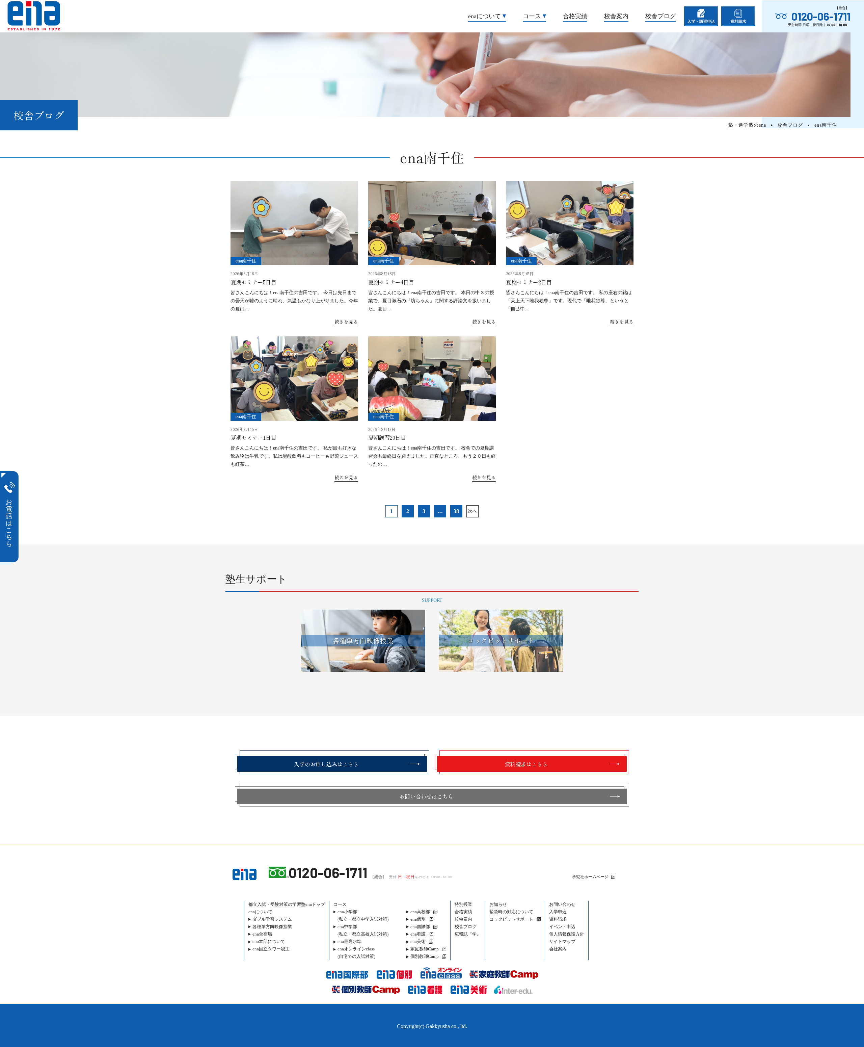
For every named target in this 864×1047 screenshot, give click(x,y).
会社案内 (558, 948)
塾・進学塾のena (747, 125)
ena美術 (418, 941)
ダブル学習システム (272, 919)
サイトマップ (562, 941)
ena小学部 (363, 915)
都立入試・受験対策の (286, 904)
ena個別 (418, 919)
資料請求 (558, 919)
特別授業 (463, 904)
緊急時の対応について (511, 911)
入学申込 (558, 911)
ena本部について (268, 941)
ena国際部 (420, 926)
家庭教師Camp (424, 948)
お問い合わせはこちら (426, 796)
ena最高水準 (349, 941)
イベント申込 (562, 926)
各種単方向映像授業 (272, 926)
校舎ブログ (660, 16)
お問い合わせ (562, 904)
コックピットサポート (511, 919)
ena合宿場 (262, 934)
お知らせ (498, 904)
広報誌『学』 (468, 934)
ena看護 (418, 934)
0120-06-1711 (820, 16)
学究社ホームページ (590, 876)
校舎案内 (616, 16)
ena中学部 (363, 930)
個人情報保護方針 (566, 934)
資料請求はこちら (526, 764)
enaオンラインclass (356, 952)
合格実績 (575, 16)
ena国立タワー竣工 (271, 948)
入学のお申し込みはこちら (326, 764)
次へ (472, 511)
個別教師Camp (424, 956)
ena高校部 (420, 911)
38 (456, 511)
